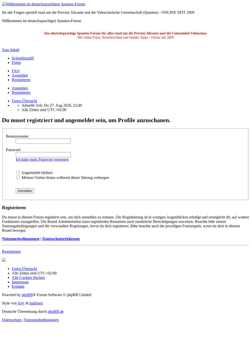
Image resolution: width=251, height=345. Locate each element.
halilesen (36, 303)
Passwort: (13, 150)
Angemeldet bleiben (36, 173)
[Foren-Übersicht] (43, 4)
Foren (16, 62)
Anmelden (20, 88)
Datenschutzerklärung (61, 239)
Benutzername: (17, 136)
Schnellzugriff (23, 58)
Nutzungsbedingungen (20, 239)
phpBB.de (56, 311)
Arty (21, 303)
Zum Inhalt (10, 50)
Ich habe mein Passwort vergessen (42, 159)
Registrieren (21, 92)
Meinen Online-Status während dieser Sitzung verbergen (65, 177)
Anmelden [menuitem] (20, 75)
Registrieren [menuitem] (21, 80)
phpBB (27, 295)
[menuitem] (16, 71)
